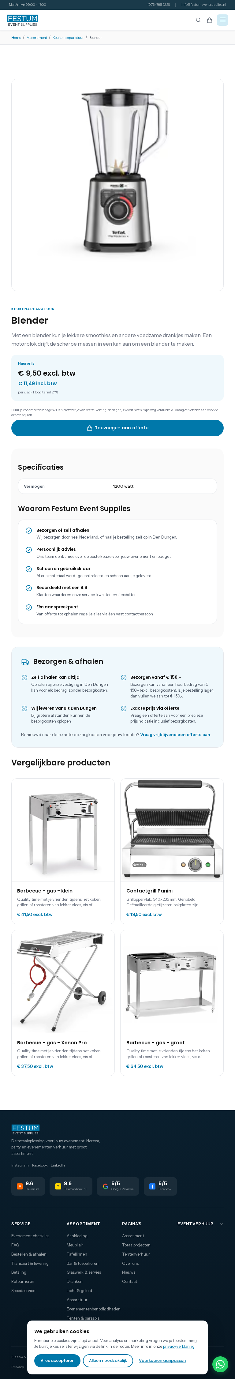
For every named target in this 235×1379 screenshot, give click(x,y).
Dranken (75, 1281)
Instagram (20, 1165)
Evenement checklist (30, 1235)
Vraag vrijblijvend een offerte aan (175, 734)
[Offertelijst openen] (210, 20)
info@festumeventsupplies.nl (203, 4)
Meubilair (75, 1244)
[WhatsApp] (220, 1364)
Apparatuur (77, 1299)
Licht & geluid (79, 1290)
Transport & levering (30, 1263)
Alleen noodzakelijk (108, 1360)
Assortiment (37, 37)
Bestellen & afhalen (29, 1254)
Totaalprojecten (136, 1244)
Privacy (17, 1367)
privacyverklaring (179, 1346)
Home (16, 37)
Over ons (130, 1263)
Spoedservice (23, 1290)
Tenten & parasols (83, 1318)
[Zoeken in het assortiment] (198, 20)
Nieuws (128, 1272)
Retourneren (22, 1281)
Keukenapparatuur (68, 37)
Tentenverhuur (136, 1254)
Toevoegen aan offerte (121, 428)
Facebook (39, 1165)
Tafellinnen (77, 1254)
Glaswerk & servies (84, 1272)
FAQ (15, 1244)
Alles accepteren (57, 1360)
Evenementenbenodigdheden (90, 1308)
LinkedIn (58, 1165)
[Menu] (222, 20)
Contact (129, 1281)
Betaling (18, 1272)
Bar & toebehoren (83, 1263)
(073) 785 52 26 (158, 4)
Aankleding (77, 1235)
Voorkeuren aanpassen (162, 1360)
